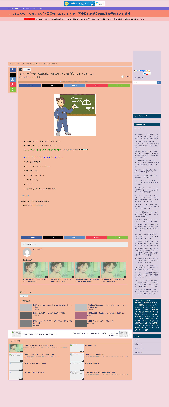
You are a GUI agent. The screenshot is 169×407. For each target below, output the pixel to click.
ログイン (136, 340)
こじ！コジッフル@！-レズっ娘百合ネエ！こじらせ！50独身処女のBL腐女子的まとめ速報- (146, 182)
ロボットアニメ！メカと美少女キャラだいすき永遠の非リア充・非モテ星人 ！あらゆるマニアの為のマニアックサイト (147, 206)
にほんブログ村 (138, 77)
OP (21, 69)
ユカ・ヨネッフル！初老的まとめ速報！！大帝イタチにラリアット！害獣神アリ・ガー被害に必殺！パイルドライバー (146, 236)
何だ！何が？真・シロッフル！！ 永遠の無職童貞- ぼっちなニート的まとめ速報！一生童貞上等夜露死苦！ (146, 190)
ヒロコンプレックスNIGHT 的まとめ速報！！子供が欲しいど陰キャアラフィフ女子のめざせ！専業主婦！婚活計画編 (146, 291)
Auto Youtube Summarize (37, 205)
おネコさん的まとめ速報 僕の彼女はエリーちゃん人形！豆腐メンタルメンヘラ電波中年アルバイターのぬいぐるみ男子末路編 (146, 136)
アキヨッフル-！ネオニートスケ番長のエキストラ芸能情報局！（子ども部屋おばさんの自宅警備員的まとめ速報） (146, 260)
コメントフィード (139, 348)
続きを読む (25, 195)
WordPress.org (138, 352)
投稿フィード (138, 344)
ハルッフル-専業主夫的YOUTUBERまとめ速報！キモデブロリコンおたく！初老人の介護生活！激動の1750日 (146, 214)
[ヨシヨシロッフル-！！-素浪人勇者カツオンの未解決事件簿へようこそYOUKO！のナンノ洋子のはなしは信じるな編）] (146, 267)
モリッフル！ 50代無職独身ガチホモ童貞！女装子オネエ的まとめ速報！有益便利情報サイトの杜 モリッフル (147, 275)
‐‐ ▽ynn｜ (27, 69)
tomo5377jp (127, 76)
